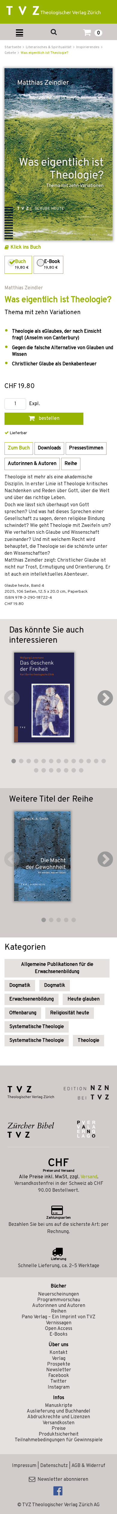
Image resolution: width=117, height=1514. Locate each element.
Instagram (59, 1387)
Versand (88, 1177)
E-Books (59, 1334)
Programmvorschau (58, 1300)
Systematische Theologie (36, 1027)
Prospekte (58, 1364)
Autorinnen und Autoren (58, 1306)
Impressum (24, 1466)
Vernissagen (58, 1323)
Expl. (34, 404)
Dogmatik (19, 986)
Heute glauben (84, 999)
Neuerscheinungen (58, 1294)
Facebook (58, 1376)
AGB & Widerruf (88, 1466)
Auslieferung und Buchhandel (58, 1411)
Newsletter (58, 1370)
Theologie (88, 1041)
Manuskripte (58, 1406)
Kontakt (59, 1353)
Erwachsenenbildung (31, 999)
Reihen (58, 1311)
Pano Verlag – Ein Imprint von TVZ (58, 1317)
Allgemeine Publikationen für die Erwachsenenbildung (57, 968)
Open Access (58, 1329)
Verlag (58, 1359)
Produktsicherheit (59, 1434)
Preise (59, 1429)
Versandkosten (58, 1423)
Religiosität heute (69, 1013)
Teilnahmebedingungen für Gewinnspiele (59, 1440)
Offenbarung (22, 1013)
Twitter (58, 1381)
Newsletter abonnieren (61, 1480)
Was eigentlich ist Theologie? (44, 53)
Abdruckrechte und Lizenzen (58, 1417)
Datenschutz (54, 1466)
